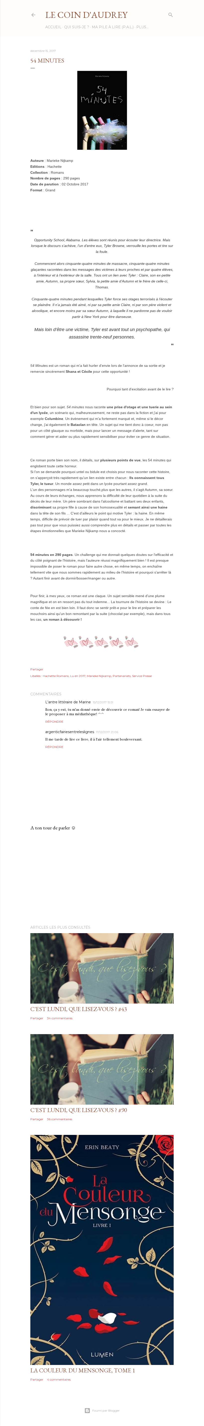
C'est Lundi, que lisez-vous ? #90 (78, 1110)
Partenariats (122, 676)
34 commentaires (59, 1018)
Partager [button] (36, 669)
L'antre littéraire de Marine (68, 702)
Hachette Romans (56, 676)
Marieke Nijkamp (99, 676)
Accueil (53, 27)
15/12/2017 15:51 (103, 702)
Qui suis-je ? (76, 27)
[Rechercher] (171, 14)
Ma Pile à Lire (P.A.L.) (113, 27)
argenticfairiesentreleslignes (69, 732)
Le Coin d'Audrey (86, 15)
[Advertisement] (102, 878)
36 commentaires (59, 1119)
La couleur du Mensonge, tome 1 (82, 1370)
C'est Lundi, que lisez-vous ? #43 (78, 1009)
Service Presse (142, 676)
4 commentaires (59, 1379)
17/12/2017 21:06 (107, 732)
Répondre (54, 721)
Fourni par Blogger (106, 1410)
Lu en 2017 (77, 676)
